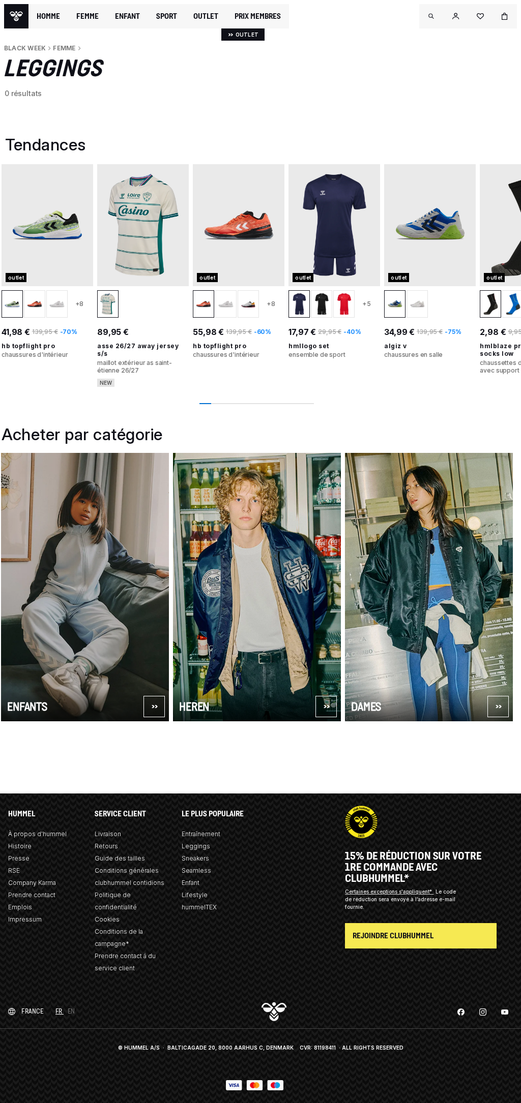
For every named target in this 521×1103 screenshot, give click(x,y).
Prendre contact (31, 895)
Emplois (20, 907)
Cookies (107, 919)
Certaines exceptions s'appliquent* (389, 891)
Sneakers (195, 858)
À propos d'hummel (37, 834)
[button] (431, 16)
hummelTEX (199, 907)
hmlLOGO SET (308, 346)
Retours (106, 846)
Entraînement (201, 834)
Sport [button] (166, 16)
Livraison (108, 834)
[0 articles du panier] (505, 16)
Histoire (20, 846)
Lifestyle (195, 895)
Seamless (196, 870)
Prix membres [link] (258, 16)
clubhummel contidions (129, 882)
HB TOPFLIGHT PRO (28, 346)
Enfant (190, 882)
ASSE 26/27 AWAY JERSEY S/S (138, 350)
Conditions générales (127, 870)
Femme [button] (87, 16)
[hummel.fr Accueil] (16, 16)
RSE (14, 870)
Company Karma (32, 882)
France (32, 1011)
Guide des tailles (120, 858)
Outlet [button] (205, 16)
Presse (19, 858)
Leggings (196, 846)
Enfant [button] (127, 16)
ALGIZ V (395, 346)
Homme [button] (48, 16)
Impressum (25, 919)
